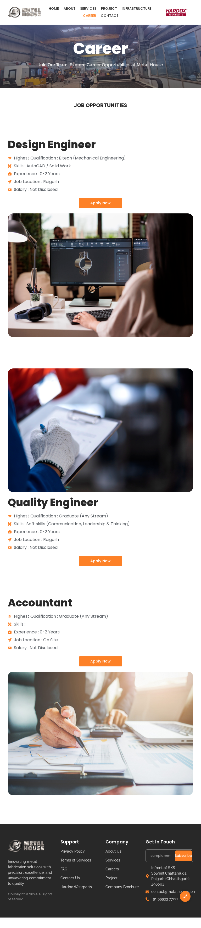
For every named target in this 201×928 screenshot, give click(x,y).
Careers (112, 869)
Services (88, 8)
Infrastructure (137, 8)
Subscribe (183, 855)
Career (89, 15)
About (69, 8)
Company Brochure (122, 887)
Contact (110, 15)
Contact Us (70, 878)
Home (54, 8)
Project (109, 8)
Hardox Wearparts (76, 887)
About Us (113, 851)
